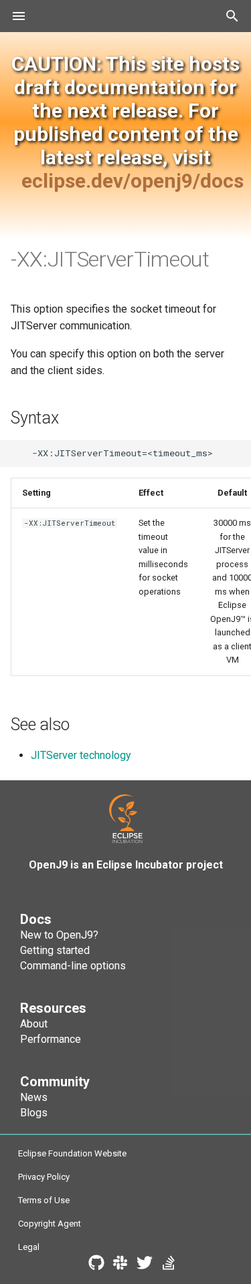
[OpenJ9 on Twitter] (144, 1265)
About (34, 1023)
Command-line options (73, 965)
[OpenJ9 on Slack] (120, 1265)
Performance (50, 1039)
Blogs (34, 1112)
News (34, 1097)
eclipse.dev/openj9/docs (132, 180)
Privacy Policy (44, 1177)
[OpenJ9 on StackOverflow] (168, 1265)
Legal (28, 1247)
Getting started (55, 950)
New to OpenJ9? (59, 935)
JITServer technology (81, 755)
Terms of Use (44, 1200)
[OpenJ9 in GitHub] (96, 1265)
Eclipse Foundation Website (72, 1153)
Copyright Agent (49, 1224)
